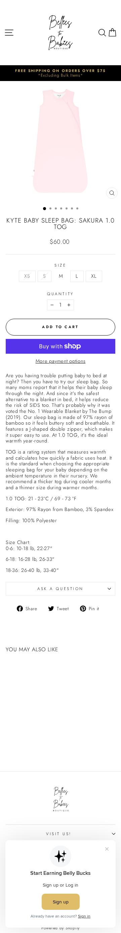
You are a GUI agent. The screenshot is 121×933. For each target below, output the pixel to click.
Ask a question (60, 588)
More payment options (61, 361)
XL (93, 276)
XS (27, 276)
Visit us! (59, 834)
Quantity (60, 293)
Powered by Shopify (60, 928)
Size (60, 265)
